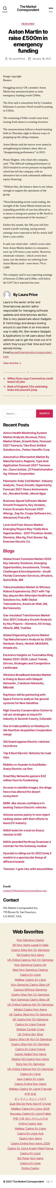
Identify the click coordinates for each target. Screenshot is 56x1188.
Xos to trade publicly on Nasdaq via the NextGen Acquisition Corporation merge (27, 730)
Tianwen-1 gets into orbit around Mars (28, 869)
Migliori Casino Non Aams (30, 1009)
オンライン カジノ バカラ (30, 1098)
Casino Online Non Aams (30, 1084)
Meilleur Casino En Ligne (30, 979)
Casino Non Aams (30, 1138)
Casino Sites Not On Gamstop (30, 950)
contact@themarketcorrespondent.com (25, 890)
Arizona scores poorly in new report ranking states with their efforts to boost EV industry (26, 819)
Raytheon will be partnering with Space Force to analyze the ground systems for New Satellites (26, 699)
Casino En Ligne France (30, 1024)
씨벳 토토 (30, 1093)
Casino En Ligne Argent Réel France (30, 1148)
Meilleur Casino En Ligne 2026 (30, 1108)
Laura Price (19, 58)
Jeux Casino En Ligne (30, 1079)
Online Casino (30, 1168)
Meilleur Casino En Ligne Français (30, 1088)
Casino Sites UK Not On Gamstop (30, 1039)
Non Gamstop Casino (30, 940)
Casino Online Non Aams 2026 (30, 1143)
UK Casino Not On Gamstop (30, 1019)
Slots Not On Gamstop (30, 1064)
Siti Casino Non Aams (30, 955)
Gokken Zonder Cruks (30, 1029)
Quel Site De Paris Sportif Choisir (30, 1103)
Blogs (8, 551)
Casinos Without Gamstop (30, 989)
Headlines (28, 23)
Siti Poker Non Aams (30, 1158)
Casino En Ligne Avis (30, 1133)
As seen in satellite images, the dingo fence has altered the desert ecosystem (27, 792)
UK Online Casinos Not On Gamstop (30, 960)
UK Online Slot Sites (30, 1034)
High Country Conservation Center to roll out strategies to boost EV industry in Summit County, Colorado (27, 714)
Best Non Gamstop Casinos (30, 969)
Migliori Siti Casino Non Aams (30, 1059)
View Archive (12, 363)
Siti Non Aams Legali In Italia (30, 945)
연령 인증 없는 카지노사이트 (30, 1118)
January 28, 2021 (41, 58)
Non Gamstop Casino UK (30, 964)
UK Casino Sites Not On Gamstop (30, 1014)
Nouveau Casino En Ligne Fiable (30, 1113)
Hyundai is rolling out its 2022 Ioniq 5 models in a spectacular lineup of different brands (27, 857)
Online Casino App (30, 1123)
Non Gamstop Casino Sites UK (30, 984)
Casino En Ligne (30, 974)
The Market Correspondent (28, 8)
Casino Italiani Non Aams (30, 1054)
